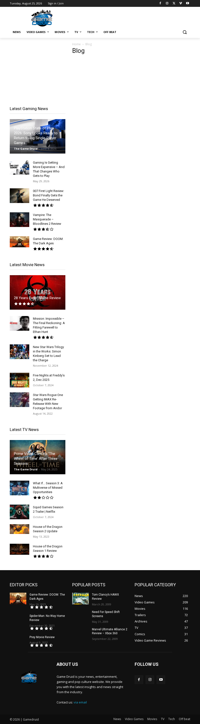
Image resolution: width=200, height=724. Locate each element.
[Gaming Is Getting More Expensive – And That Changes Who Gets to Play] (19, 167)
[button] (184, 32)
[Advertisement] (133, 17)
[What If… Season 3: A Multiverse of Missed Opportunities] (19, 488)
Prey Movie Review (42, 637)
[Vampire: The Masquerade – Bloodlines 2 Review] (19, 219)
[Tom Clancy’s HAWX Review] (80, 598)
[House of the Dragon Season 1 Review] (19, 549)
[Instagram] (167, 3)
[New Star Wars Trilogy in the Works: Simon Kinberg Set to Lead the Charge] (19, 351)
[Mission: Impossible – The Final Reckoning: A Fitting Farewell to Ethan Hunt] (19, 323)
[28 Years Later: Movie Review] (37, 292)
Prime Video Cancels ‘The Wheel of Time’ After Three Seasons (35, 459)
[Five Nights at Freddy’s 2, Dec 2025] (19, 380)
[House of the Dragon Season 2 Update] (19, 529)
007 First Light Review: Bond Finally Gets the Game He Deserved (48, 195)
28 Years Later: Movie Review (37, 298)
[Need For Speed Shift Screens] (80, 616)
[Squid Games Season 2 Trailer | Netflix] (19, 512)
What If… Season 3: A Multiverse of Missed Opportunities (48, 487)
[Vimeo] (180, 3)
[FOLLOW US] (162, 671)
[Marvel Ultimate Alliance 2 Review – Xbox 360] (80, 633)
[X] (174, 3)
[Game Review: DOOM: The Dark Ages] (19, 241)
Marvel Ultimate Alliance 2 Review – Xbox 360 (109, 631)
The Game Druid (26, 148)
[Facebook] (160, 3)
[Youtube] (187, 3)
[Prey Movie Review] (18, 641)
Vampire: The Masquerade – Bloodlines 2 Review (47, 219)
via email (80, 702)
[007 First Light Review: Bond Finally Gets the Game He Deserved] (19, 195)
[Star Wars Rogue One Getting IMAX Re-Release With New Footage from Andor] (19, 399)
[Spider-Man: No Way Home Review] (18, 620)
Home (76, 44)
